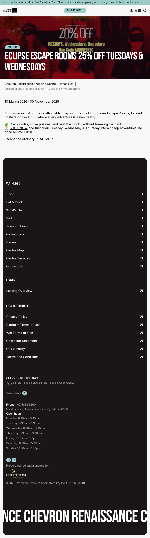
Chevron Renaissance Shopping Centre (30, 83)
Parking (12, 242)
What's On (66, 83)
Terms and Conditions (22, 357)
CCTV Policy (15, 349)
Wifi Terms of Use (19, 333)
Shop (10, 194)
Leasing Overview (19, 291)
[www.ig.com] (8, 460)
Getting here (15, 234)
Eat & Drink (14, 202)
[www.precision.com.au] (45, 473)
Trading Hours (17, 226)
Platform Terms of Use (23, 325)
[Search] (145, 11)
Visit (9, 218)
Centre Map (15, 250)
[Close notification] (148, 2)
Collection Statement (21, 341)
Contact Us (14, 266)
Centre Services (18, 258)
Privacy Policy (16, 317)
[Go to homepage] (10, 10)
